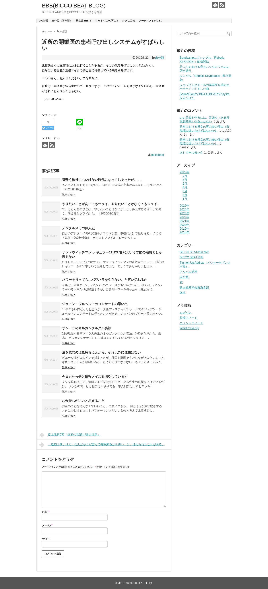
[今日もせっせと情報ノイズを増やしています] (51, 384)
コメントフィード (191, 323)
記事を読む (68, 194)
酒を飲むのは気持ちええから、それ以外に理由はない (101, 352)
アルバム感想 (188, 271)
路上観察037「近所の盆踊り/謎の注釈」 (74, 434)
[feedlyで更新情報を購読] (215, 5)
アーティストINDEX (150, 20)
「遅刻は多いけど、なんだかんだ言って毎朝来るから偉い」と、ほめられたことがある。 (106, 444)
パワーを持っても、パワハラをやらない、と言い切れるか (104, 279)
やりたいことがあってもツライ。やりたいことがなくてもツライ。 (111, 204)
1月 (185, 198)
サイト (46, 538)
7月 (185, 176)
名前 (46, 511)
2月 (185, 195)
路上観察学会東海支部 (194, 287)
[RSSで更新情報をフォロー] (222, 5)
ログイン (185, 312)
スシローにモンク (191, 152)
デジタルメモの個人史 (78, 228)
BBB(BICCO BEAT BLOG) (74, 6)
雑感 (183, 292)
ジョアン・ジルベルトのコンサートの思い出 (95, 304)
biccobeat (157, 154)
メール (47, 525)
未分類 (159, 57)
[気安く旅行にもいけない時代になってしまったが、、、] (51, 187)
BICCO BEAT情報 (191, 257)
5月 (185, 183)
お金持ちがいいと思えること (83, 401)
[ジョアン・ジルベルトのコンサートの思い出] (51, 311)
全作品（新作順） (62, 20)
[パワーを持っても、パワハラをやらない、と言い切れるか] (51, 287)
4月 (185, 187)
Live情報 (43, 20)
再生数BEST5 (84, 20)
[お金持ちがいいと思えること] (51, 408)
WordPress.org (189, 328)
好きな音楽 (128, 20)
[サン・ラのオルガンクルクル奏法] (51, 335)
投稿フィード (188, 317)
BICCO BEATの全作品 (194, 252)
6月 (185, 179)
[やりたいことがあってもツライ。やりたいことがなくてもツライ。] (51, 211)
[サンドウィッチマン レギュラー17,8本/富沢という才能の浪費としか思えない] (51, 260)
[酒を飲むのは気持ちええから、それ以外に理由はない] (51, 360)
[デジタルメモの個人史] (51, 235)
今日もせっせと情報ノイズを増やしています (95, 376)
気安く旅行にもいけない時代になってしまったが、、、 (103, 180)
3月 (185, 191)
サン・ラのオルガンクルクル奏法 (86, 328)
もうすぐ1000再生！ (107, 20)
